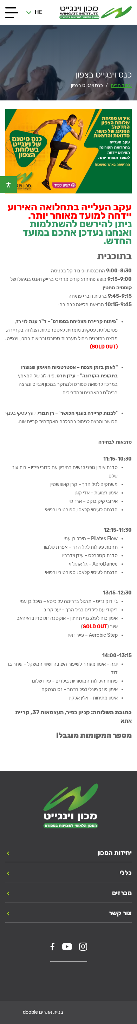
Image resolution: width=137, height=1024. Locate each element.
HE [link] (39, 12)
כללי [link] (125, 873)
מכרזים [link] (122, 893)
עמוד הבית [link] (121, 85)
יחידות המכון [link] (114, 853)
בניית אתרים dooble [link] (43, 1012)
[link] (8, 184)
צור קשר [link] (120, 913)
